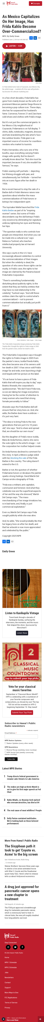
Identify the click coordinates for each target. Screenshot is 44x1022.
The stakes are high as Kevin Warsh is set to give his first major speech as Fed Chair (24, 789)
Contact (8, 982)
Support (8, 987)
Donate (36, 3)
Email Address (11, 733)
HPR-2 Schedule (11, 967)
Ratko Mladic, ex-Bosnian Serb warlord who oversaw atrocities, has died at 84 (23, 801)
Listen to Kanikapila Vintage (22, 613)
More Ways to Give (11, 993)
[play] (3, 1019)
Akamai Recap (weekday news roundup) (21, 750)
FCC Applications (11, 998)
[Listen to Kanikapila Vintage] (22, 588)
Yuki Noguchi (9, 904)
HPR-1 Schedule (11, 962)
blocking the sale (18, 458)
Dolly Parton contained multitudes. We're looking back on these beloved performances (22, 821)
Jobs (6, 972)
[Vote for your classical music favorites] (22, 662)
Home (7, 957)
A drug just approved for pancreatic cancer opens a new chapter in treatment (22, 893)
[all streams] (41, 1019)
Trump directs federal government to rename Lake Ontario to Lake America (23, 777)
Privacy (7, 1008)
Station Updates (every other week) (19, 743)
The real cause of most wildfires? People (24, 810)
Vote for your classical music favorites (22, 688)
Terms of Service (11, 1003)
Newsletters (9, 977)
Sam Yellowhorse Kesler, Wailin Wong (17, 860)
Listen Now (22, 633)
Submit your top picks (22, 712)
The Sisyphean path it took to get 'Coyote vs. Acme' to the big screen (21, 850)
